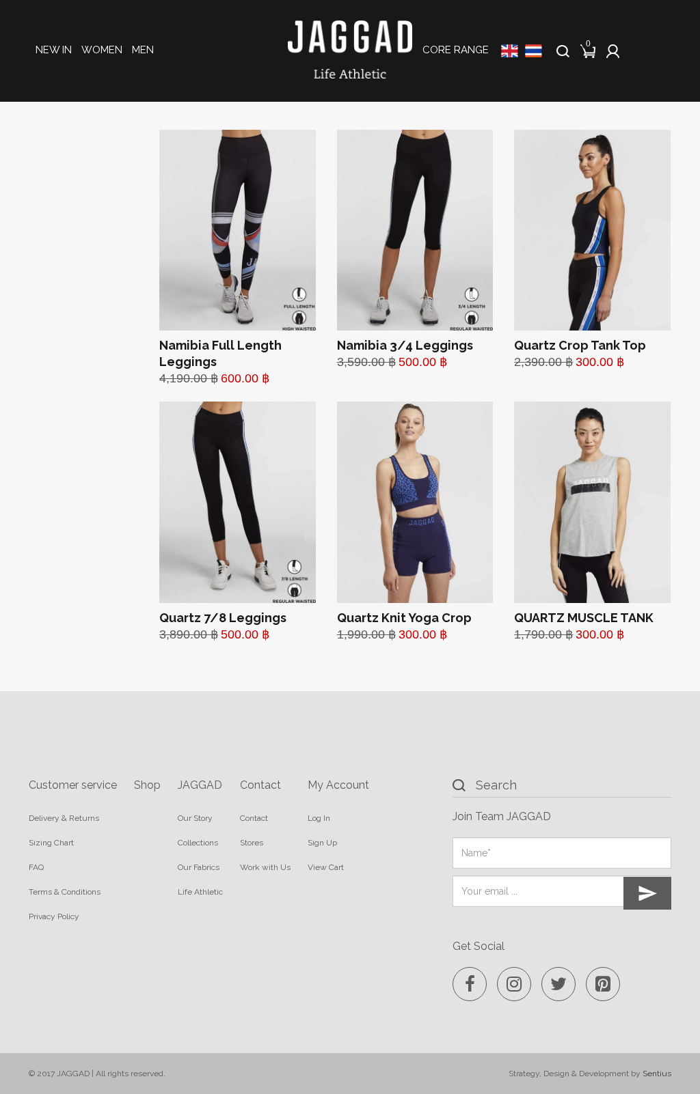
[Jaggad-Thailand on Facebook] (470, 984)
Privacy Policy (54, 916)
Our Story (195, 818)
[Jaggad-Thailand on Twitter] (558, 984)
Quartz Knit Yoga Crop (404, 618)
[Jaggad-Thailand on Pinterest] (603, 984)
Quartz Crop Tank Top (580, 345)
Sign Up (322, 842)
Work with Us (265, 867)
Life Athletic (200, 892)
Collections (198, 842)
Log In (319, 818)
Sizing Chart (51, 842)
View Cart (326, 867)
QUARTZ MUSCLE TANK (584, 618)
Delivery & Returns (64, 818)
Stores (251, 842)
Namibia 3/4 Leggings (405, 345)
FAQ (36, 867)
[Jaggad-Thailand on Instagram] (514, 984)
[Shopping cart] (588, 49)
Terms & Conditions (64, 892)
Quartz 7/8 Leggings (222, 618)
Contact (254, 818)
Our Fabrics (198, 867)
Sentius (657, 1073)
